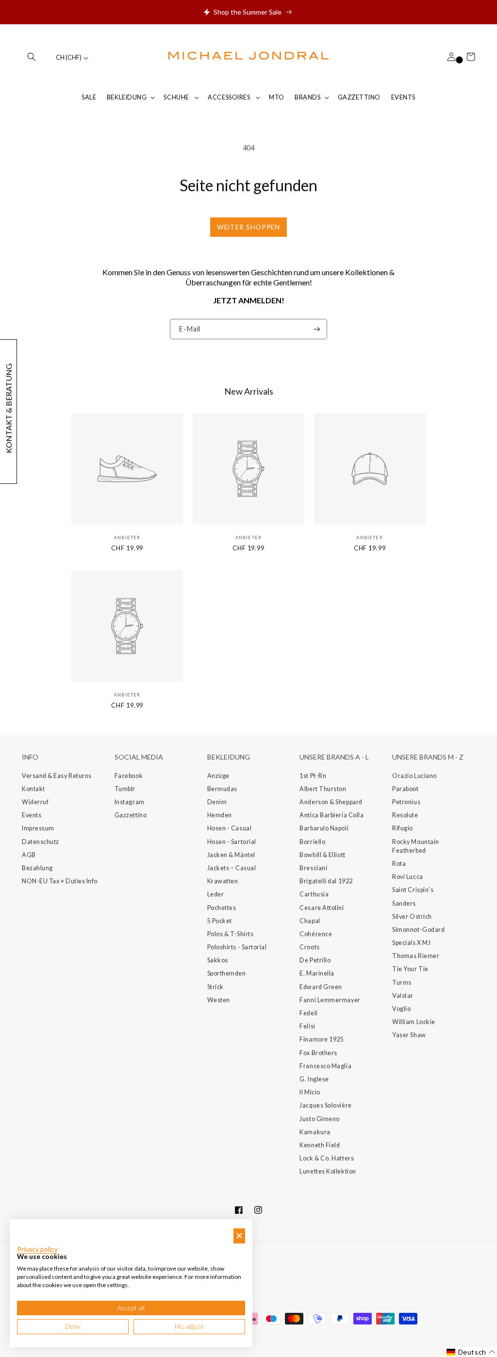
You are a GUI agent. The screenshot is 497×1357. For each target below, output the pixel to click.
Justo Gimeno (319, 1119)
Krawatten (222, 881)
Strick (215, 987)
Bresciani (313, 868)
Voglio (401, 1008)
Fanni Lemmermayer (329, 1000)
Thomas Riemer (415, 956)
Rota (399, 863)
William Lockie (413, 1022)
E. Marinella (316, 973)
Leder (215, 894)
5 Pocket (219, 921)
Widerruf (35, 802)
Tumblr (125, 789)
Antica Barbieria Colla (331, 815)
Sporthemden (226, 973)
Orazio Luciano (414, 775)
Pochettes (221, 907)
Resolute (405, 815)
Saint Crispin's (412, 890)
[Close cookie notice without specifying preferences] (239, 1235)
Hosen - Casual (229, 828)
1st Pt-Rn (312, 775)
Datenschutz (40, 841)
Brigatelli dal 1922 (325, 881)
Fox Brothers (318, 1053)
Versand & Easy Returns (57, 775)
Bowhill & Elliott (322, 855)
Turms (402, 982)
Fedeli (308, 1013)
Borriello (312, 841)
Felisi (307, 1026)
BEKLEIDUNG (127, 97)
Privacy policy (37, 1249)
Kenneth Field (319, 1145)
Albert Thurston (322, 789)
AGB (29, 855)
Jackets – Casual (231, 868)
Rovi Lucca (407, 876)
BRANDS (307, 97)
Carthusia (314, 894)
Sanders (404, 903)
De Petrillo (315, 960)
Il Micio (309, 1092)
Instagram (130, 802)
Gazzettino (131, 815)
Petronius (406, 802)
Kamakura (314, 1132)
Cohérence (315, 934)
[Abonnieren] (317, 329)
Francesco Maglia (325, 1066)
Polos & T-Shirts (230, 934)
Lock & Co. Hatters (326, 1158)
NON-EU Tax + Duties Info (60, 881)
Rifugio (402, 828)
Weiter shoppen (249, 227)
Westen (218, 1000)
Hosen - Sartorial (231, 841)
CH (69, 57)
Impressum (38, 828)
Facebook (129, 775)
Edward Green (320, 987)
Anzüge (218, 775)
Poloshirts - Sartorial (237, 947)
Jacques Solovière (325, 1105)
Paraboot (405, 789)
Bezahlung (37, 868)
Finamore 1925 (321, 1039)
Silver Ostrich (412, 916)
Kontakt (33, 789)
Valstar (403, 995)
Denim (217, 802)
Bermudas (222, 789)
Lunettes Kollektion (327, 1171)
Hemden (219, 815)
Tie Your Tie (410, 969)
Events (31, 815)
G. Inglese (314, 1079)
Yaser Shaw (409, 1035)
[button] (31, 56)
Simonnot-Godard (418, 929)
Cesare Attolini (321, 907)
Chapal (309, 921)
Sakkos (217, 960)
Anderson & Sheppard (330, 802)
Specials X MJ (411, 942)
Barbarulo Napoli (323, 828)
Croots (309, 947)
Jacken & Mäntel (231, 855)
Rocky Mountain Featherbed (415, 846)
